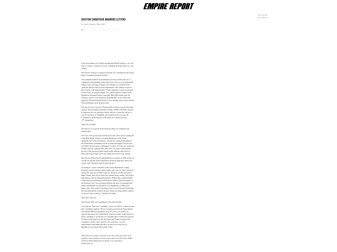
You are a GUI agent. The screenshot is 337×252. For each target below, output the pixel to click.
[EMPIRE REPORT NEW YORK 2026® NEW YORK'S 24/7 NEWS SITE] (168, 5)
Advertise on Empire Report (262, 15)
